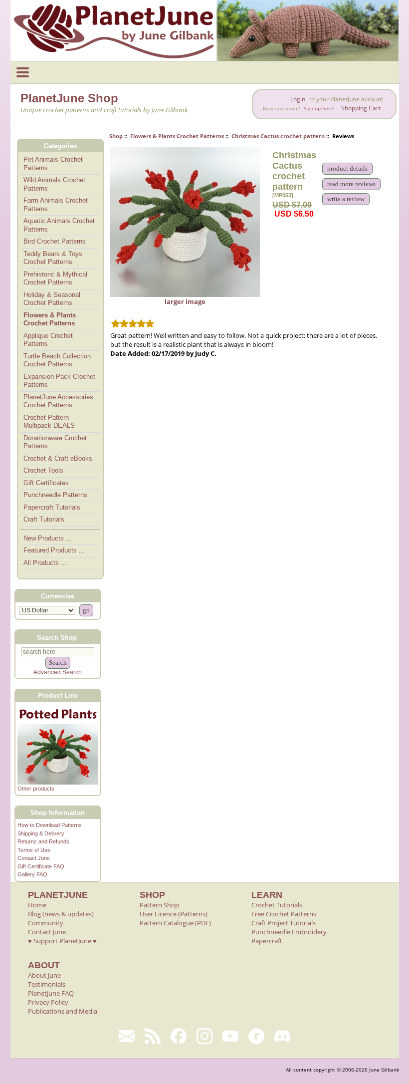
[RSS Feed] (153, 1036)
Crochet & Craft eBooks (57, 458)
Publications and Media (62, 1011)
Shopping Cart (361, 108)
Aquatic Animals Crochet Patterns (59, 225)
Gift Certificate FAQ (40, 866)
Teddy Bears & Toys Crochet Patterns (52, 258)
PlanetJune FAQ (51, 993)
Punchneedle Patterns (55, 495)
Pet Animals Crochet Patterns (53, 164)
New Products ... (47, 538)
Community (45, 922)
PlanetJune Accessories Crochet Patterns (58, 401)
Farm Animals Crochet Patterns (55, 205)
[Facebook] (179, 1036)
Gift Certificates (46, 483)
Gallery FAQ (32, 874)
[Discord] (282, 1036)
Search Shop (57, 637)
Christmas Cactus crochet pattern (278, 136)
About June (44, 975)
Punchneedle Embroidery (289, 931)
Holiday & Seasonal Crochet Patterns (51, 299)
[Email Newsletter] (127, 1036)
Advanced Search (57, 672)
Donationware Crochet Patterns (55, 442)
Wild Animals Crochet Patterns (54, 184)
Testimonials (46, 984)
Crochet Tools (43, 470)
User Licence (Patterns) (173, 913)
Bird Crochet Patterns (54, 241)
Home (37, 904)
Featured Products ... (54, 550)
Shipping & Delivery (40, 833)
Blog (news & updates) (61, 913)
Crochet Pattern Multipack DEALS (49, 422)
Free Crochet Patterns (283, 913)
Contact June (33, 858)
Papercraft (266, 940)
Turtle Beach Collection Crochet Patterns (57, 360)
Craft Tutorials (43, 519)
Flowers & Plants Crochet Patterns (177, 136)
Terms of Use (33, 850)
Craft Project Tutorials (283, 922)
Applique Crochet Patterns (48, 340)
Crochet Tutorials (276, 904)
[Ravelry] (256, 1036)
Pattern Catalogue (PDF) (175, 922)
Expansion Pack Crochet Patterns (59, 381)
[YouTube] (230, 1036)
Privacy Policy (48, 1002)
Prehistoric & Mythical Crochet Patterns (55, 278)
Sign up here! (319, 108)
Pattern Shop (159, 904)
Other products (35, 789)
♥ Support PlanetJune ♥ (62, 940)
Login (297, 99)
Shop (116, 136)
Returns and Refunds (43, 841)
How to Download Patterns (49, 825)
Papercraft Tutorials (51, 507)
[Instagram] (204, 1036)
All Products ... (45, 562)
